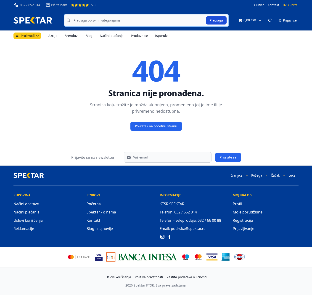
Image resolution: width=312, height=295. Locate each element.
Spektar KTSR (144, 285)
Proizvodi (28, 35)
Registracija (243, 220)
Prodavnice (139, 35)
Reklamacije (23, 228)
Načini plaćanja (112, 35)
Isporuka (162, 35)
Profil (237, 203)
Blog (89, 35)
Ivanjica (237, 175)
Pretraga (216, 20)
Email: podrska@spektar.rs (182, 228)
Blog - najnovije (100, 228)
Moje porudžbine (247, 212)
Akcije (52, 35)
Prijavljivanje (243, 228)
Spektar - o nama (101, 212)
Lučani (293, 175)
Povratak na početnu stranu (156, 126)
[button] (270, 20)
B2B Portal (291, 5)
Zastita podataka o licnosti (187, 277)
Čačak (275, 175)
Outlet (259, 5)
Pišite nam (59, 5)
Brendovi (71, 35)
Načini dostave (26, 203)
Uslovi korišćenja (28, 220)
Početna (94, 203)
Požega (256, 175)
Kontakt (273, 5)
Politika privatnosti (149, 277)
